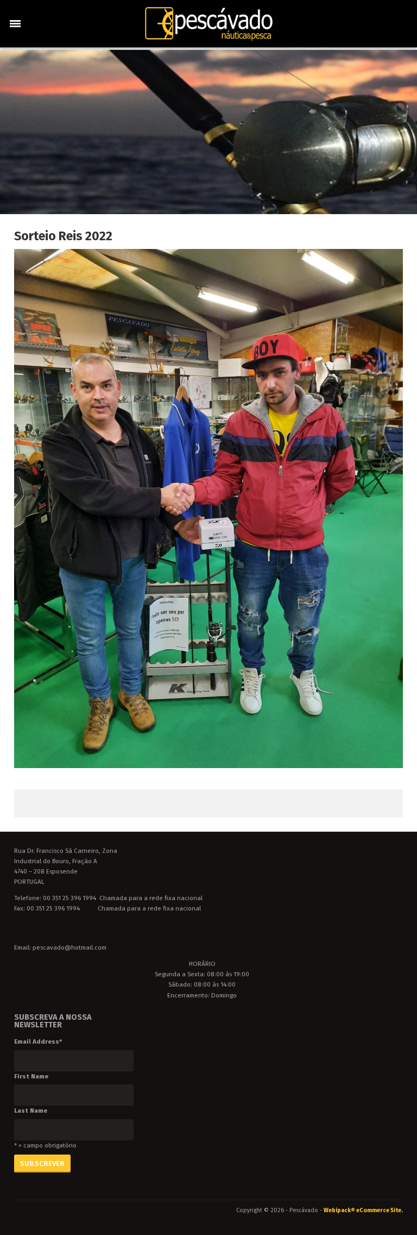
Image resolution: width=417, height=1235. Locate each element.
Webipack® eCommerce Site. (363, 1210)
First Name (31, 1076)
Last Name (30, 1110)
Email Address (38, 1041)
